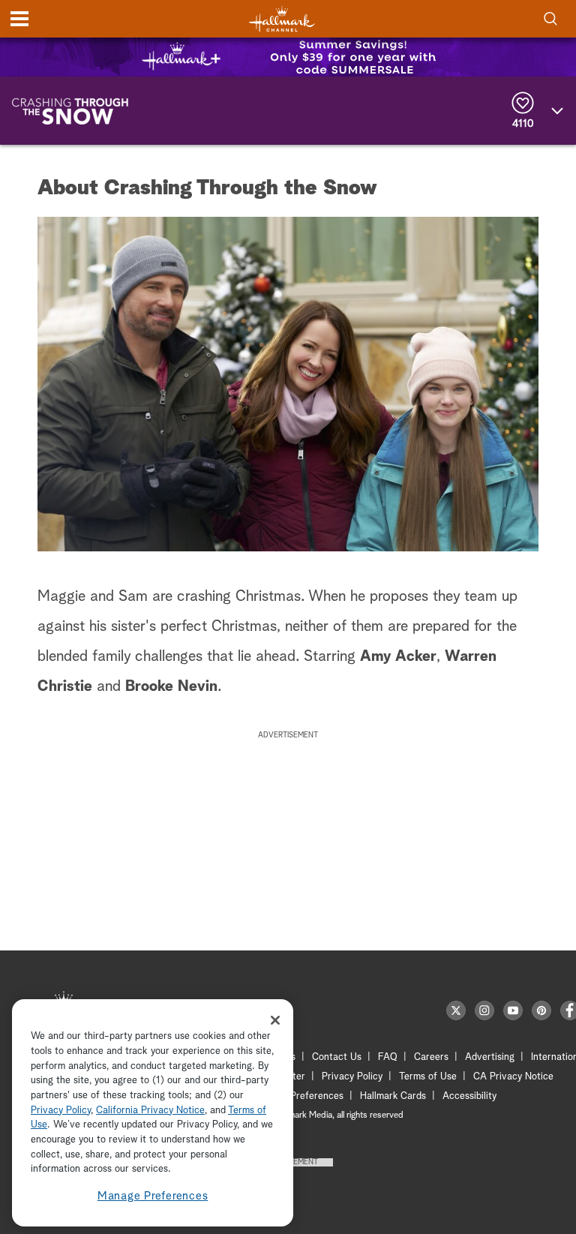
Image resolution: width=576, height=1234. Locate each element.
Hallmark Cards (393, 1096)
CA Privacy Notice (513, 1077)
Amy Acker (398, 656)
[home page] (282, 19)
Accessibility (469, 1096)
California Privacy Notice (150, 1110)
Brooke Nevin (171, 686)
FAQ (388, 1057)
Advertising (489, 1057)
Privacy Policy (352, 1077)
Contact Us (337, 1057)
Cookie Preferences (301, 1096)
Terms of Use (428, 1077)
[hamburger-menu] (19, 19)
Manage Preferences (153, 1196)
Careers (431, 1057)
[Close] (275, 1020)
